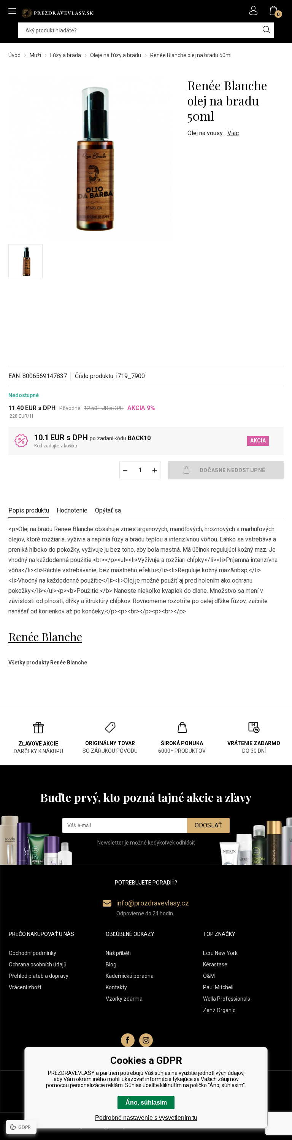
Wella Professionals (226, 999)
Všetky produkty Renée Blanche (47, 662)
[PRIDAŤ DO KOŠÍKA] (226, 470)
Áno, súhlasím (146, 1102)
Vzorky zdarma (124, 999)
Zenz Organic (219, 1010)
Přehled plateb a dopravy (38, 976)
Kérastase (215, 964)
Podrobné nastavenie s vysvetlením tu (146, 1117)
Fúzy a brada (65, 55)
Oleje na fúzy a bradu (115, 55)
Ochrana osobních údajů (38, 964)
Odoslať (208, 825)
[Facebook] (128, 1040)
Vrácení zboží (25, 987)
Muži (35, 55)
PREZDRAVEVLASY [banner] (57, 13)
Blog (111, 964)
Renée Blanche (45, 636)
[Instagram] (146, 1040)
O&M (209, 976)
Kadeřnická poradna (130, 976)
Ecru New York (220, 953)
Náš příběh (118, 953)
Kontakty (116, 987)
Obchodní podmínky (32, 953)
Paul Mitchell (218, 987)
